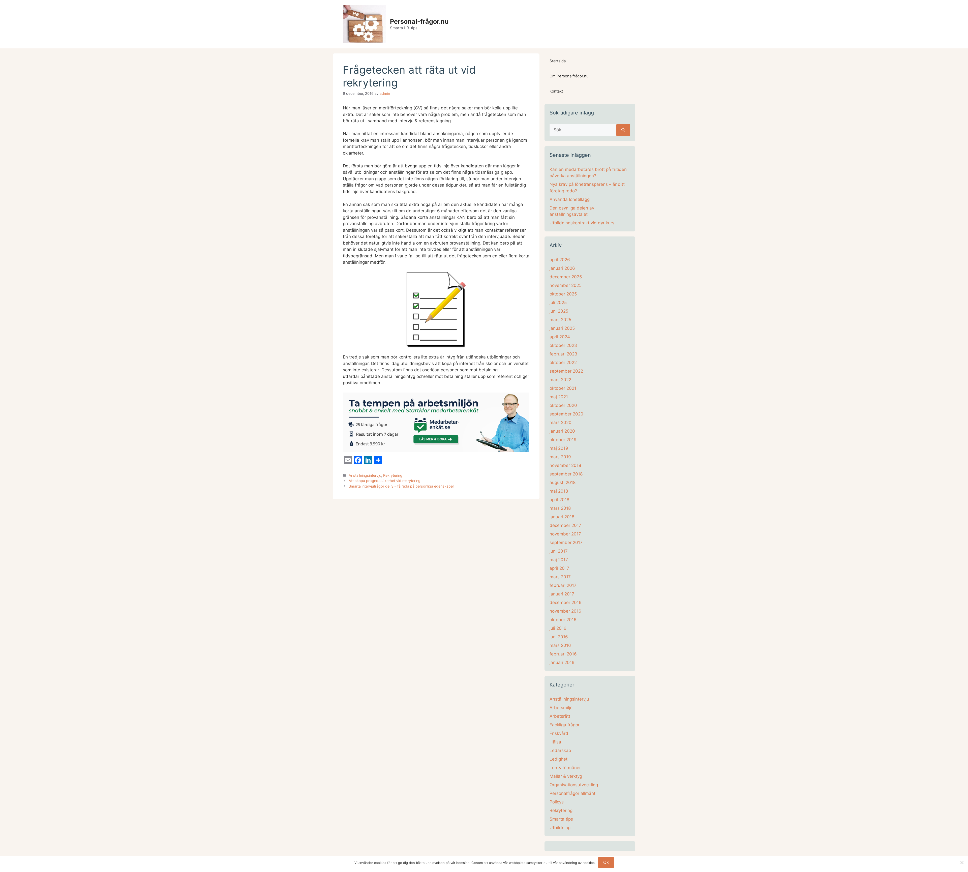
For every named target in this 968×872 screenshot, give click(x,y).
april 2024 (560, 336)
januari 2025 (562, 328)
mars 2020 (560, 422)
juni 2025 (559, 311)
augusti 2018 (563, 482)
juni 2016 (559, 636)
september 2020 (566, 413)
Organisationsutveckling (574, 784)
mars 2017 (560, 576)
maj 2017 (559, 559)
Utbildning (560, 827)
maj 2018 (559, 491)
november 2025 (566, 285)
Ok (606, 862)
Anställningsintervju (365, 475)
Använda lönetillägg (570, 199)
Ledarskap (560, 750)
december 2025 (566, 276)
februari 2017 (563, 585)
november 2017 (565, 533)
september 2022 (566, 371)
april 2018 (559, 499)
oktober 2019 (563, 439)
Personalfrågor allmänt (572, 793)
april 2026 (560, 259)
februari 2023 (563, 353)
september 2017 (566, 542)
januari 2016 (562, 662)
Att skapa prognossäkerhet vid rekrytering (384, 480)
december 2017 (565, 525)
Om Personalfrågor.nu (569, 76)
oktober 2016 (563, 619)
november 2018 (565, 465)
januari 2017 (562, 593)
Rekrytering (392, 475)
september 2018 (566, 473)
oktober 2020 (563, 405)
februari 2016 (563, 653)
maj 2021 (559, 396)
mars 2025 (560, 319)
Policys (557, 801)
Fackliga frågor (565, 724)
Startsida (558, 60)
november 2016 (565, 611)
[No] (961, 862)
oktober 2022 (563, 362)
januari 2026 (562, 268)
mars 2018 (560, 508)
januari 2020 (562, 431)
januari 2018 (562, 516)
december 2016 (566, 602)
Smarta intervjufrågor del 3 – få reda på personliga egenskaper (401, 486)
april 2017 (559, 568)
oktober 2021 (563, 388)
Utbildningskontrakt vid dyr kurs (582, 222)
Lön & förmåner (565, 767)
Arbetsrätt (560, 716)
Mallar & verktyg (566, 776)
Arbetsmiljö (561, 707)
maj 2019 (559, 448)
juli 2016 (558, 628)
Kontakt (556, 91)
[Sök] (623, 130)
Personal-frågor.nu (419, 21)
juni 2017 (559, 551)
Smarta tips (561, 819)
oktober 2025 (563, 293)
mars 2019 (560, 456)
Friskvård (559, 733)
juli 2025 (558, 302)
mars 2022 (560, 379)
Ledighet (558, 759)
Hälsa (555, 741)
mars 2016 (560, 645)
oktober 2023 (563, 345)
